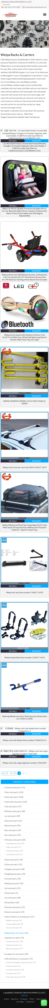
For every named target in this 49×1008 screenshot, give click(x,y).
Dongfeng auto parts (13, 874)
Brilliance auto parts (13, 811)
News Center (41, 999)
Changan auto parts (13, 869)
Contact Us (30, 1002)
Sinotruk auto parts (12, 912)
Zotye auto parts (11, 864)
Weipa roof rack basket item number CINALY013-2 (24, 740)
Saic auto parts (11, 835)
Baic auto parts (11, 830)
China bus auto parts (13, 840)
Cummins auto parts (13, 787)
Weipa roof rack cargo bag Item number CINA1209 (24, 763)
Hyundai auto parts (13, 970)
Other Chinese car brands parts (17, 917)
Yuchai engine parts (13, 924)
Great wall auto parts (13, 802)
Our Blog (19, 1002)
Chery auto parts (11, 792)
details (12, 140)
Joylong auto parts (13, 854)
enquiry (36, 140)
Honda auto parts (12, 945)
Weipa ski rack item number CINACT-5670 (24, 592)
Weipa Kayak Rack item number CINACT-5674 (24, 657)
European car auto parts (14, 954)
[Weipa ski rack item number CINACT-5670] (24, 584)
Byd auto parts (11, 825)
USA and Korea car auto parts (17, 959)
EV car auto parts (12, 928)
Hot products (10, 902)
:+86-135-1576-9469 (12, 7)
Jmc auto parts (11, 898)
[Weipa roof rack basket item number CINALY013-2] (24, 731)
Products (24, 999)
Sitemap (24, 995)
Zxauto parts (10, 893)
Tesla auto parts (12, 966)
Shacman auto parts (13, 907)
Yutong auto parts (12, 851)
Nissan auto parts (12, 949)
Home (6, 999)
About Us (14, 999)
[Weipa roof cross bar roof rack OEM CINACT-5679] (24, 458)
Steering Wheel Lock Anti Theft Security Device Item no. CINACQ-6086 (24, 717)
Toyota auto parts (12, 941)
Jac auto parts (10, 816)
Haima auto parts (12, 860)
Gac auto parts (11, 888)
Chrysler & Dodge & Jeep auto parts (19, 962)
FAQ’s (32, 999)
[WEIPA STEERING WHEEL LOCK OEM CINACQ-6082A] (24, 393)
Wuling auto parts (12, 883)
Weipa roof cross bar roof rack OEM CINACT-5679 (24, 467)
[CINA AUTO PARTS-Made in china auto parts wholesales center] (9, 17)
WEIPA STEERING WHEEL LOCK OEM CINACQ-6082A (24, 402)
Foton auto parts (11, 821)
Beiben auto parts (12, 920)
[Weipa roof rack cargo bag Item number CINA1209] (24, 754)
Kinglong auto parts (13, 844)
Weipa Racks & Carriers (14, 933)
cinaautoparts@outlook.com (35, 7)
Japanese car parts (12, 938)
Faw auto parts (11, 879)
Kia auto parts (11, 973)
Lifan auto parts (11, 806)
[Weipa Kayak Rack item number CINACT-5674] (24, 649)
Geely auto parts (11, 797)
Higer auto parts (12, 847)
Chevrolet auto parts (13, 977)
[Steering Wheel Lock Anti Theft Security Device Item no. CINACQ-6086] (24, 709)
